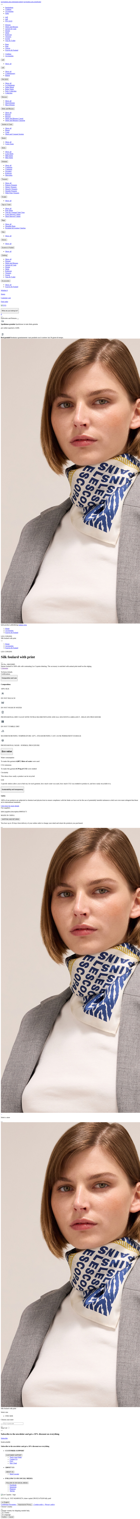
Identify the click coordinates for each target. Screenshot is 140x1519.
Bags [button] (7, 44)
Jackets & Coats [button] (10, 29)
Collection (8, 93)
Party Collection (10, 91)
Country (6, 1513)
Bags (3, 220)
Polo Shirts (9, 210)
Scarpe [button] (7, 39)
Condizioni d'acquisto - (9, 1504)
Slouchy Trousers (11, 189)
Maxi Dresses (10, 105)
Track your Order (16, 1457)
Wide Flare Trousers (12, 193)
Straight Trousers (11, 191)
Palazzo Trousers (11, 185)
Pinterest (13, 1489)
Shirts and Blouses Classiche (15, 120)
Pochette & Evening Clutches (15, 228)
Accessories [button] (9, 11)
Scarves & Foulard (8, 247)
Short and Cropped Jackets (14, 134)
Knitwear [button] (8, 35)
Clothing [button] (8, 9)
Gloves (4, 240)
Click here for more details (10, 806)
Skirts (3, 148)
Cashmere (8, 169)
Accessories (6, 281)
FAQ (11, 1461)
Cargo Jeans (9, 144)
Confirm (4, 1517)
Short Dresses (10, 103)
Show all (8, 64)
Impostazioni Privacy (25, 1504)
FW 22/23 (5, 79)
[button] (1, 314)
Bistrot (7, 75)
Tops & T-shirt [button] (10, 41)
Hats (3, 232)
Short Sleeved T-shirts (12, 216)
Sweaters (8, 171)
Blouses (8, 114)
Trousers (4, 179)
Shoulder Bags (10, 226)
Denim (4, 138)
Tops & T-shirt (6, 204)
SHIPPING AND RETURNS (10, 819)
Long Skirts (9, 154)
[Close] (2, 1121)
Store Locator (14, 1474)
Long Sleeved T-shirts (12, 214)
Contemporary (10, 73)
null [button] (6, 17)
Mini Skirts (9, 158)
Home (7, 629)
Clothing (4, 255)
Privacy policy (50, 1504)
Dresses (4, 97)
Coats (7, 132)
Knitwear (4, 161)
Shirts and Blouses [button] (11, 27)
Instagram (13, 1487)
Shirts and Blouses (8, 109)
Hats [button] (6, 46)
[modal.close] (2, 827)
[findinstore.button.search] (2, 1426)
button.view (23, 625)
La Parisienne (10, 85)
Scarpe (4, 197)
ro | (5, 1502)
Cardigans (8, 167)
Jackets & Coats (7, 124)
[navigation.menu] (2, 4)
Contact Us (13, 1459)
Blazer (7, 130)
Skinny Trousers (11, 187)
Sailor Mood (9, 87)
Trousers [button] (8, 37)
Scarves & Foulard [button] (11, 50)
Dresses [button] (8, 25)
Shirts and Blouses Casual (14, 118)
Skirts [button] (7, 33)
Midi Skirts (9, 156)
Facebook (13, 1485)
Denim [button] (7, 31)
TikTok (12, 1491)
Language (7, 1515)
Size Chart (13, 1463)
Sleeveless (8, 175)
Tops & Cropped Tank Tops (15, 212)
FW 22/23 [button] (8, 21)
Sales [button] (7, 13)
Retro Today (9, 89)
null (3, 60)
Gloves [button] (7, 48)
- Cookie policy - (39, 1504)
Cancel (11, 1517)
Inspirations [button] (9, 7)
